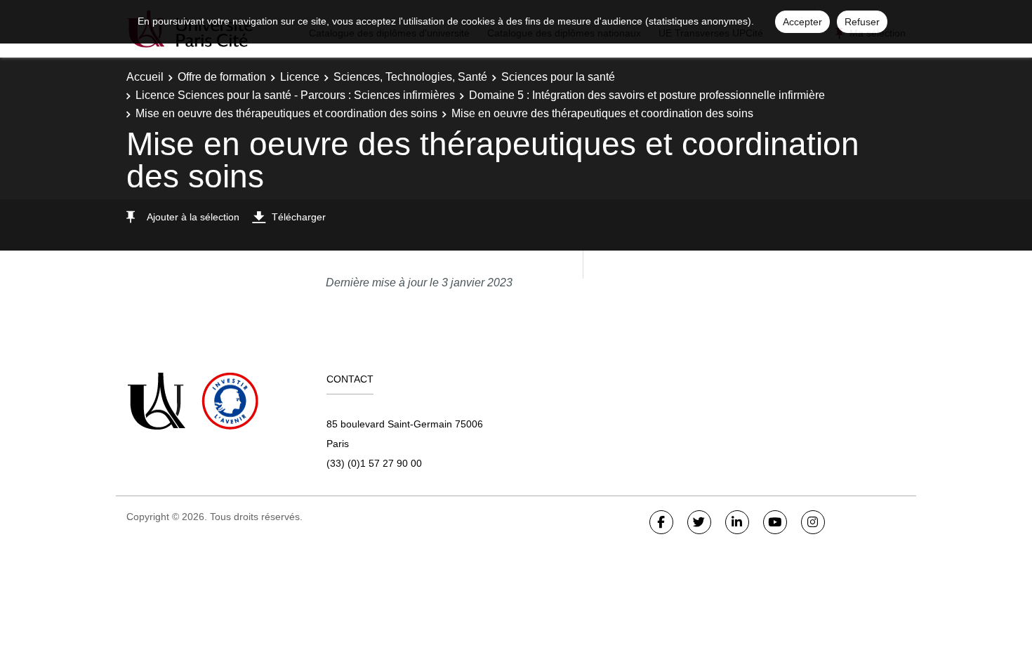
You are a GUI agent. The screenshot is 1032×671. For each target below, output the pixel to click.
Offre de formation (222, 77)
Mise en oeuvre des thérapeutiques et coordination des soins (286, 113)
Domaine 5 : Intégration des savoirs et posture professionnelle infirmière (647, 95)
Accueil (145, 77)
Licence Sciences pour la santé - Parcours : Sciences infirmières (295, 95)
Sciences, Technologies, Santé (410, 77)
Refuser (862, 21)
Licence (299, 77)
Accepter (802, 21)
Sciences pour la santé (558, 77)
